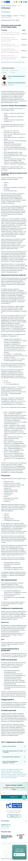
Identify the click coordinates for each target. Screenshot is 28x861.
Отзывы (22, 16)
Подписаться (14, 797)
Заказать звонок (5, 826)
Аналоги (15, 16)
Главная (3, 5)
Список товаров (6, 16)
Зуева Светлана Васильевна (16, 83)
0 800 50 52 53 (5, 825)
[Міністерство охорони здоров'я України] (21, 836)
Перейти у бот (20, 854)
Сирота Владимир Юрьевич (16, 76)
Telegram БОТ (14, 816)
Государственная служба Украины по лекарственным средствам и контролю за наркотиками (7, 836)
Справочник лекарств (11, 5)
